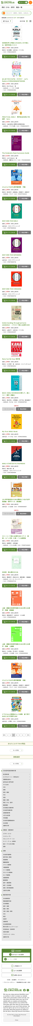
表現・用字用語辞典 (8, 888)
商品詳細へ (25, 56)
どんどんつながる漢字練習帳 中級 (14, 187)
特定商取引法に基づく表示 (23, 982)
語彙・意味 (6, 909)
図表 (4, 846)
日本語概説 (6, 903)
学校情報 (5, 818)
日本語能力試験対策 (8, 807)
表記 (4, 916)
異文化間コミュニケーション (10, 926)
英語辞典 (5, 859)
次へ (28, 735)
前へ (4, 735)
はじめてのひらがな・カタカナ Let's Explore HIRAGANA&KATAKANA (15, 80)
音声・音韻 (6, 906)
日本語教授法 (6, 898)
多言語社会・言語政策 (9, 929)
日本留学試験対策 (7, 810)
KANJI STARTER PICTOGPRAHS (13, 463)
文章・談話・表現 (7, 911)
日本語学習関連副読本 (9, 820)
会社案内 (14, 980)
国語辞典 (5, 880)
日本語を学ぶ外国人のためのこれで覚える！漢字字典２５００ (15, 44)
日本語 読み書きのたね (10, 572)
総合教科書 (6, 774)
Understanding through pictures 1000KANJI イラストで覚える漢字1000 (16, 324)
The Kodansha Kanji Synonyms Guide (15, 153)
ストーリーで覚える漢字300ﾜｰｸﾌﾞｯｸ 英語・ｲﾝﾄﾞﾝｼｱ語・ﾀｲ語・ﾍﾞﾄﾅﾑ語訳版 (15, 537)
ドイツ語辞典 (6, 870)
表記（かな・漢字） (8, 802)
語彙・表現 (6, 800)
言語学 (5, 919)
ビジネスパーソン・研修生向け (11, 777)
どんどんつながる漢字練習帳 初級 (14, 680)
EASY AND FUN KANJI (10, 221)
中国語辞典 (6, 867)
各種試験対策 (6, 813)
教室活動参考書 (7, 901)
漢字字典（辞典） (7, 857)
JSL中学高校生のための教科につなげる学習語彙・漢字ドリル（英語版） (16, 500)
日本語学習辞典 (7, 854)
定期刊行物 (6, 825)
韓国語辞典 (6, 862)
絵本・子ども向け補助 (9, 844)
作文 (4, 795)
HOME (8, 980)
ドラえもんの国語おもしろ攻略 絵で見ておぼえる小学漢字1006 (16, 715)
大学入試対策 (6, 815)
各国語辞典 (6, 877)
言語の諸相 (6, 932)
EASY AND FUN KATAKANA (11, 255)
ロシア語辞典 (6, 875)
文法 (4, 787)
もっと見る (16, 750)
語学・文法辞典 (7, 885)
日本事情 (5, 823)
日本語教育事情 (7, 924)
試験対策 (5, 921)
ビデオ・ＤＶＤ (7, 833)
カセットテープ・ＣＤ (9, 839)
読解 (4, 789)
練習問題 (5, 805)
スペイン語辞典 (7, 865)
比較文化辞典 (6, 890)
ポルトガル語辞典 (7, 872)
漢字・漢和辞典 (7, 883)
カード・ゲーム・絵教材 (9, 841)
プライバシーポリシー (9, 982)
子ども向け (6, 784)
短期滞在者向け (7, 779)
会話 (4, 797)
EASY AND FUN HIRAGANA (11, 289)
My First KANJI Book (10, 431)
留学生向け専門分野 (8, 782)
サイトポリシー (22, 980)
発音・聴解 (6, 792)
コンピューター (7, 836)
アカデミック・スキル (9, 934)
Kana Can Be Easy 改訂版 (12, 359)
